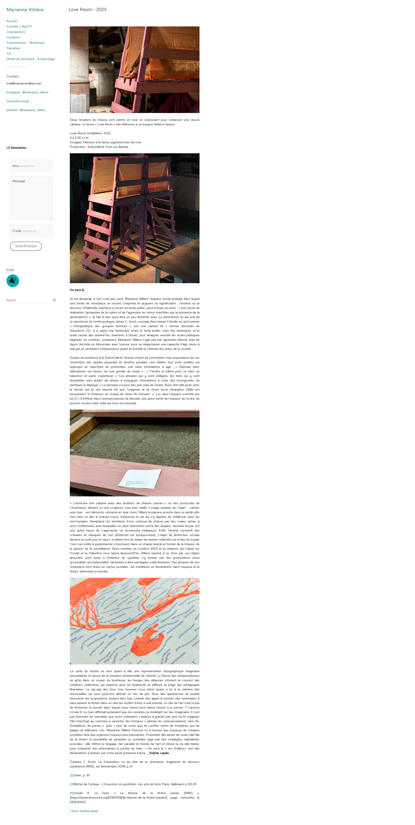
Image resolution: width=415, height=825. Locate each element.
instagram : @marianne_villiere (27, 92)
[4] (101, 730)
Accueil (11, 21)
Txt (8, 53)
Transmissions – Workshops (25, 42)
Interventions (15, 32)
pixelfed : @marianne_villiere (26, 110)
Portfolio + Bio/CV (19, 26)
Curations (13, 37)
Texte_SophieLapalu (85, 811)
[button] (135, 69)
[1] (86, 317)
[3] (75, 398)
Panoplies (13, 48)
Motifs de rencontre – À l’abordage (30, 59)
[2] (87, 330)
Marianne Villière (25, 9)
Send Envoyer (26, 246)
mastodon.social (17, 101)
